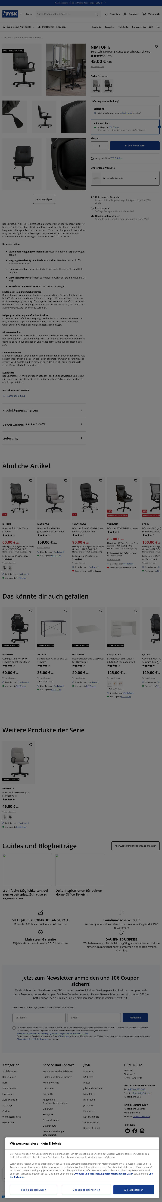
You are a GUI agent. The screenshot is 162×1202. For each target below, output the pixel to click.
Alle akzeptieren (133, 1189)
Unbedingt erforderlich (86, 1189)
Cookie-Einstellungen (33, 1189)
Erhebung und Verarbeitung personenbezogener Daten (103, 1173)
